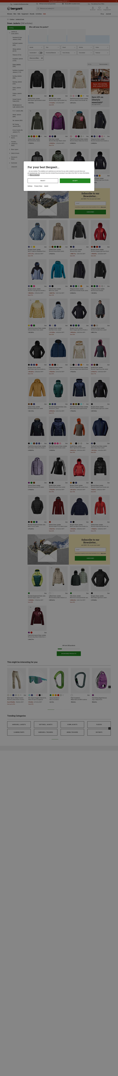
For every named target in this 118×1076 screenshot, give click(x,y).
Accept (75, 180)
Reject (43, 180)
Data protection (34, 175)
